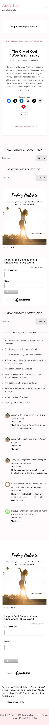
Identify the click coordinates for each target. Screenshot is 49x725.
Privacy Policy (31, 718)
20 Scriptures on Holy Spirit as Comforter (23, 355)
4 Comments (34, 61)
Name (7, 281)
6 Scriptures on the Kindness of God (21, 349)
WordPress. (20, 718)
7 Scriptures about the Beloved (18, 369)
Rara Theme (35, 715)
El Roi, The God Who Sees (16, 397)
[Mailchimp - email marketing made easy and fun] (18, 298)
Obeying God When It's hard (17, 402)
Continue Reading (23, 127)
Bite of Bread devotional (17, 41)
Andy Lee (11, 5)
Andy (25, 61)
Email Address (10, 270)
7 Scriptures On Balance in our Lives (21, 383)
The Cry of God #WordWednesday (24, 53)
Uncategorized (36, 41)
